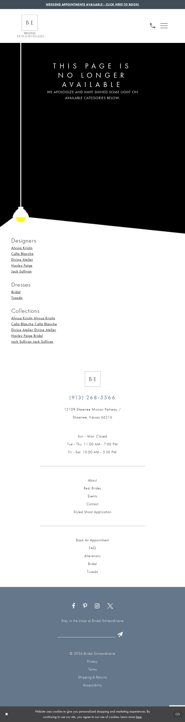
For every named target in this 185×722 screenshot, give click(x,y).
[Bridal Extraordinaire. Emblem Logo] (92, 379)
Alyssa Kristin (22, 247)
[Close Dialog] (7, 714)
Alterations (92, 556)
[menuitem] (153, 25)
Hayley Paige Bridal (27, 335)
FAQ (92, 548)
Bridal (16, 292)
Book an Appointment (92, 540)
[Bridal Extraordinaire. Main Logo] (30, 26)
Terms (92, 669)
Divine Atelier (22, 259)
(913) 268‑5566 (92, 397)
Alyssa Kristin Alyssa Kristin (33, 318)
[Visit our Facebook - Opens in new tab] (74, 606)
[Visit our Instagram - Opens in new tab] (97, 606)
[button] (164, 25)
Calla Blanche (22, 253)
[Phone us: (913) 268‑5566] (153, 24)
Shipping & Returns (92, 677)
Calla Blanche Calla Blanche (34, 324)
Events (92, 496)
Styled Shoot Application (93, 511)
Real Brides (92, 488)
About (92, 480)
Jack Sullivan (21, 271)
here (138, 717)
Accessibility (92, 685)
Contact (92, 504)
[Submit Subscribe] (120, 634)
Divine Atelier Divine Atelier (33, 329)
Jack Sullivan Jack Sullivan (32, 341)
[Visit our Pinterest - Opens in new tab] (85, 606)
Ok (178, 714)
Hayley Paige (21, 265)
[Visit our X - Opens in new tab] (110, 606)
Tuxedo (17, 297)
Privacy (92, 661)
